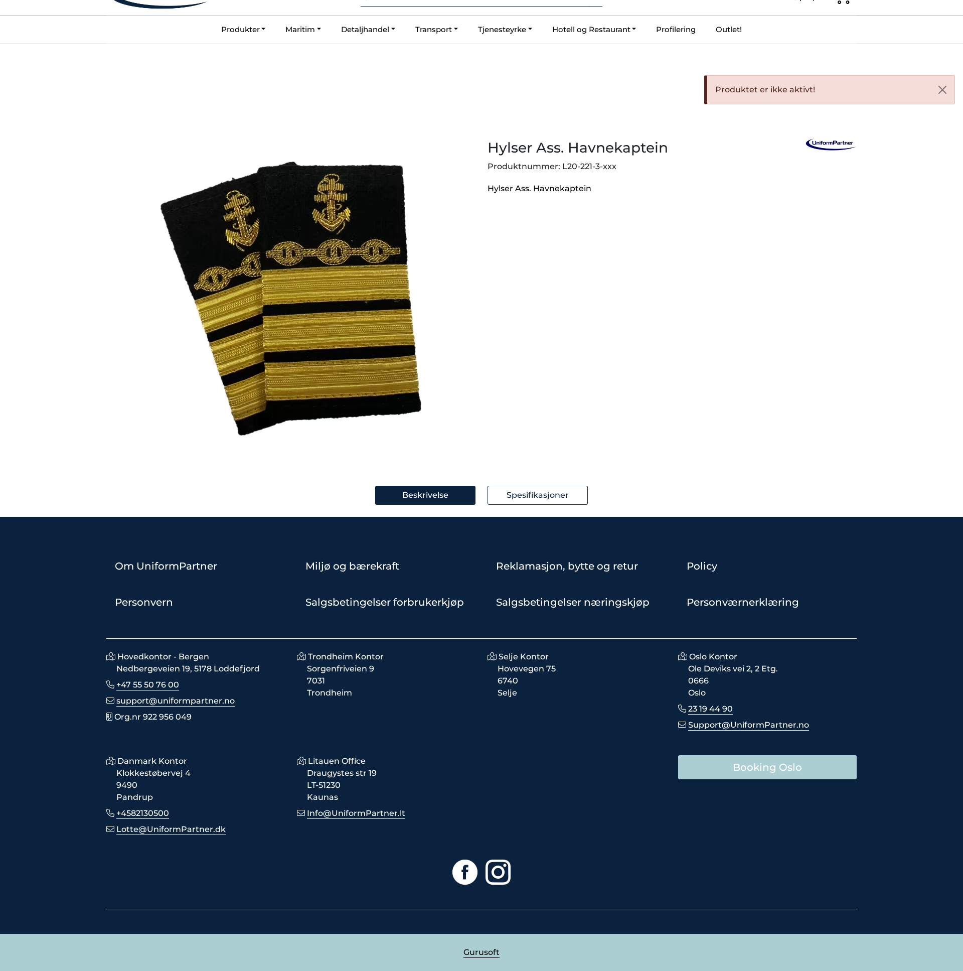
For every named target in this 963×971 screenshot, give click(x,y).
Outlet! (729, 29)
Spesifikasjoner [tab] (538, 495)
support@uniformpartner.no (175, 701)
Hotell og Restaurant (591, 29)
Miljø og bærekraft (352, 566)
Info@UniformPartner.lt (356, 813)
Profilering (676, 29)
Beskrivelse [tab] (425, 495)
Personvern (144, 602)
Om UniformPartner (166, 566)
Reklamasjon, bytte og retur (567, 566)
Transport (433, 29)
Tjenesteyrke (502, 29)
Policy (702, 566)
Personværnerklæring (743, 602)
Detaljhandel (365, 29)
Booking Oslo (767, 767)
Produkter (240, 29)
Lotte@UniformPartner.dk (171, 829)
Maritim (300, 29)
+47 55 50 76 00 (147, 684)
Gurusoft (481, 952)
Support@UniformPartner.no (748, 725)
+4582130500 (142, 813)
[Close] (942, 90)
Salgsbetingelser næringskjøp (573, 602)
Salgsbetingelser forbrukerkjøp (384, 602)
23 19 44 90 (710, 709)
